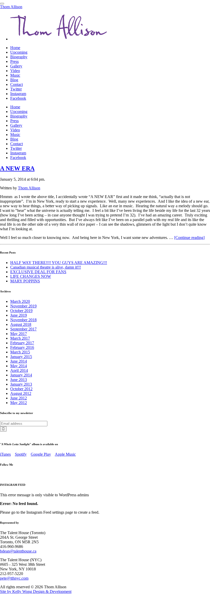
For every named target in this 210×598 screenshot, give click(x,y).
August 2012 (20, 393)
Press (14, 61)
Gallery (16, 66)
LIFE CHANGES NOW (30, 276)
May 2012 (18, 402)
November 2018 (23, 320)
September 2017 (23, 329)
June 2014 (18, 361)
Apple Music (65, 454)
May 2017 (18, 333)
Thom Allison (11, 7)
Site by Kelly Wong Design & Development (35, 591)
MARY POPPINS (25, 281)
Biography (18, 57)
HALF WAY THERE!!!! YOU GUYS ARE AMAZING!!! (58, 262)
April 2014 (19, 370)
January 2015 (21, 356)
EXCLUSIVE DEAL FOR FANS (38, 272)
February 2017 (22, 343)
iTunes (5, 454)
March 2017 (20, 338)
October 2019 (21, 310)
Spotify (21, 454)
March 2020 (20, 301)
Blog (14, 80)
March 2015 (20, 352)
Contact (16, 84)
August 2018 (20, 324)
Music (15, 75)
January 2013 (21, 384)
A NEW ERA (17, 168)
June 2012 (18, 398)
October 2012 (21, 389)
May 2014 (18, 366)
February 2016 (22, 347)
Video (15, 70)
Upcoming (18, 52)
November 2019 (23, 306)
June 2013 (18, 379)
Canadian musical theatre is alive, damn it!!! (45, 267)
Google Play (41, 454)
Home (15, 47)
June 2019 (18, 315)
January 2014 (21, 375)
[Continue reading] (189, 237)
